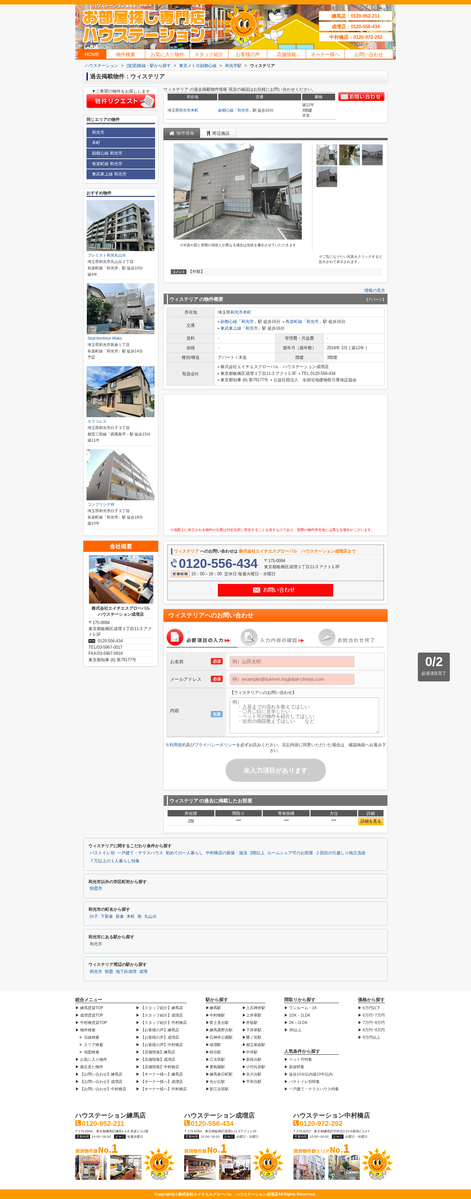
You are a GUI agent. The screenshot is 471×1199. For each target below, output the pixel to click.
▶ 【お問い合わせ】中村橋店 (100, 1089)
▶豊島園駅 (215, 1067)
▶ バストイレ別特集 (302, 1081)
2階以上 (257, 853)
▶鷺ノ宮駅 (251, 1037)
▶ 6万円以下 (369, 1008)
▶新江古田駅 (217, 1089)
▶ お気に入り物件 (91, 1059)
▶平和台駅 (251, 1081)
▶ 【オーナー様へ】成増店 (159, 1081)
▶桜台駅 (213, 1052)
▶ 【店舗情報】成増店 (155, 1059)
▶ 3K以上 (293, 1030)
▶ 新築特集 (294, 1067)
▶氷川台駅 (251, 1074)
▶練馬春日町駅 (219, 1074)
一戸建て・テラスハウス (140, 853)
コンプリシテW (100, 504)
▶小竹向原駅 (253, 1067)
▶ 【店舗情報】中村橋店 (157, 1067)
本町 (194, 110)
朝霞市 (96, 888)
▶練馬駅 (213, 1008)
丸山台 (150, 916)
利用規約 (177, 744)
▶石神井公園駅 (219, 1037)
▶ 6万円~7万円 (371, 1015)
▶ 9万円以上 (369, 1037)
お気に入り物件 (167, 54)
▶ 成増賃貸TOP (89, 1015)
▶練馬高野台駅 (219, 1030)
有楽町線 (293, 321)
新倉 (120, 916)
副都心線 (226, 110)
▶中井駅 (250, 1052)
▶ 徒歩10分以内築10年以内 (308, 1074)
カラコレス (97, 421)
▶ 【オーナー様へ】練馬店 (159, 1074)
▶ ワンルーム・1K (300, 1008)
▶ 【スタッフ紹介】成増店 (159, 1015)
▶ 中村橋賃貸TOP (91, 1022)
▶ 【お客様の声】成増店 (157, 1037)
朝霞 (109, 971)
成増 (143, 971)
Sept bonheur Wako (104, 338)
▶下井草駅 (251, 1030)
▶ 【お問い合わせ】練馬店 (98, 1074)
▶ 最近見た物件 (89, 1067)
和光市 (185, 110)
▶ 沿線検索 (89, 1037)
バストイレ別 (102, 853)
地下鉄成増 (126, 971)
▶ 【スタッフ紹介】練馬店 (159, 1008)
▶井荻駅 (250, 1022)
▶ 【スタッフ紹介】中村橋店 (161, 1022)
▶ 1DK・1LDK (297, 1015)
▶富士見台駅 (217, 1022)
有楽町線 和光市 (107, 163)
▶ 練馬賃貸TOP (89, 1008)
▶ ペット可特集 (298, 1059)
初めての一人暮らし (184, 853)
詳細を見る (370, 821)
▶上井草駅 (251, 1015)
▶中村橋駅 (215, 1015)
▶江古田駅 (215, 1059)
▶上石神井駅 (253, 1008)
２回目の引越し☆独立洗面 (341, 853)
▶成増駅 (213, 1045)
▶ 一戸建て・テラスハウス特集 (311, 1089)
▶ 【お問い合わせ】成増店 (98, 1081)
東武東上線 (230, 328)
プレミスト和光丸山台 (106, 255)
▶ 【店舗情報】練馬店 (155, 1052)
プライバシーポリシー (215, 744)
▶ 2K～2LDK (296, 1022)
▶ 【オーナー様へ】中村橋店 (161, 1089)
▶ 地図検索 (89, 1052)
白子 (94, 916)
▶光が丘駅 (215, 1081)
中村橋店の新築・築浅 (226, 853)
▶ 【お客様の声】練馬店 (157, 1030)
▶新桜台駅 (251, 1059)
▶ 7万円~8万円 (371, 1022)
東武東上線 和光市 (109, 174)
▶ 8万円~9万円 (371, 1030)
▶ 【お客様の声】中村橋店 (159, 1045)
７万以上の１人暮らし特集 (115, 861)
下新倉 (107, 916)
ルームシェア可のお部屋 (290, 853)
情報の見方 (374, 290)
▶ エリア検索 (91, 1045)
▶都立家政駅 (253, 1045)
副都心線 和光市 (107, 153)
